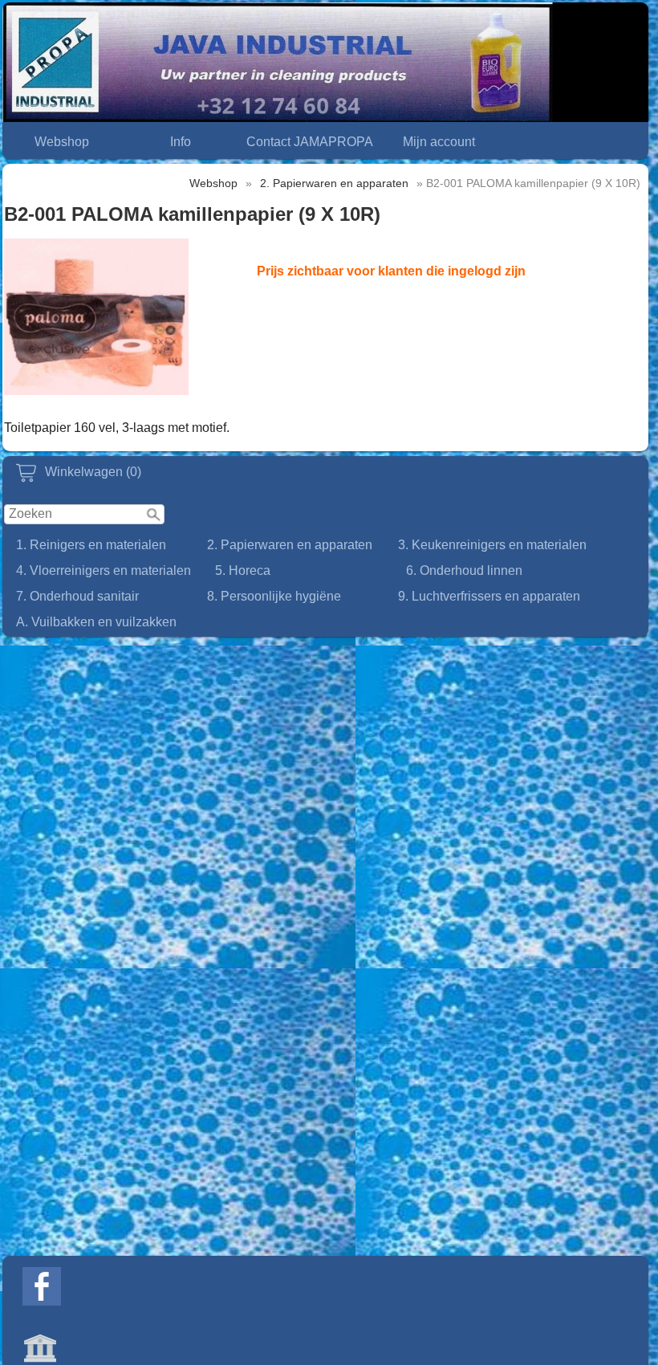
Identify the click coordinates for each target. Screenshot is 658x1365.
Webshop (62, 142)
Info (180, 142)
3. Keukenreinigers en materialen (492, 545)
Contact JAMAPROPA (309, 142)
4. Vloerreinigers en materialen (103, 570)
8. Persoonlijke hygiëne (274, 596)
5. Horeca (242, 570)
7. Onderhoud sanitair (77, 596)
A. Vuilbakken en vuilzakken (96, 622)
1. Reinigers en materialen (91, 545)
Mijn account (439, 142)
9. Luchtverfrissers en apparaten (489, 596)
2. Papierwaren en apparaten (289, 545)
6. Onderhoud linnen (464, 570)
